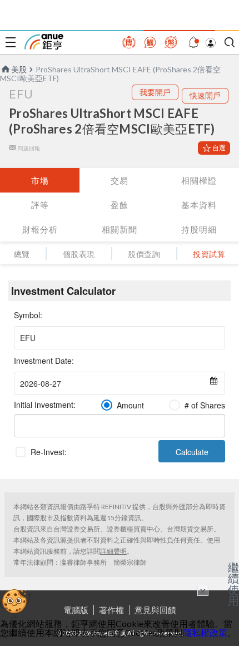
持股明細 (199, 229)
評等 (40, 205)
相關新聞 (119, 229)
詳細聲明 (113, 551)
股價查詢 (144, 254)
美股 (19, 69)
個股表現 (79, 254)
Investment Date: (44, 360)
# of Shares (205, 405)
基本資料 (199, 205)
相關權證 (199, 180)
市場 (40, 180)
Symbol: (28, 314)
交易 (119, 180)
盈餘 (119, 205)
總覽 (22, 254)
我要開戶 (155, 92)
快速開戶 (205, 95)
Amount (130, 405)
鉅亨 (43, 41)
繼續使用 (233, 583)
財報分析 (40, 229)
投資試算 (209, 254)
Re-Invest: (49, 451)
